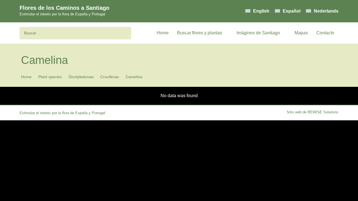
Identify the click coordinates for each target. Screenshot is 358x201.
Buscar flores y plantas (199, 32)
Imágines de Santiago (258, 32)
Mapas (301, 32)
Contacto (325, 32)
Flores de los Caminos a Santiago (64, 8)
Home (163, 32)
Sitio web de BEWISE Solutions (312, 112)
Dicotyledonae (81, 77)
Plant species (50, 77)
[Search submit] (125, 33)
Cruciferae (109, 77)
